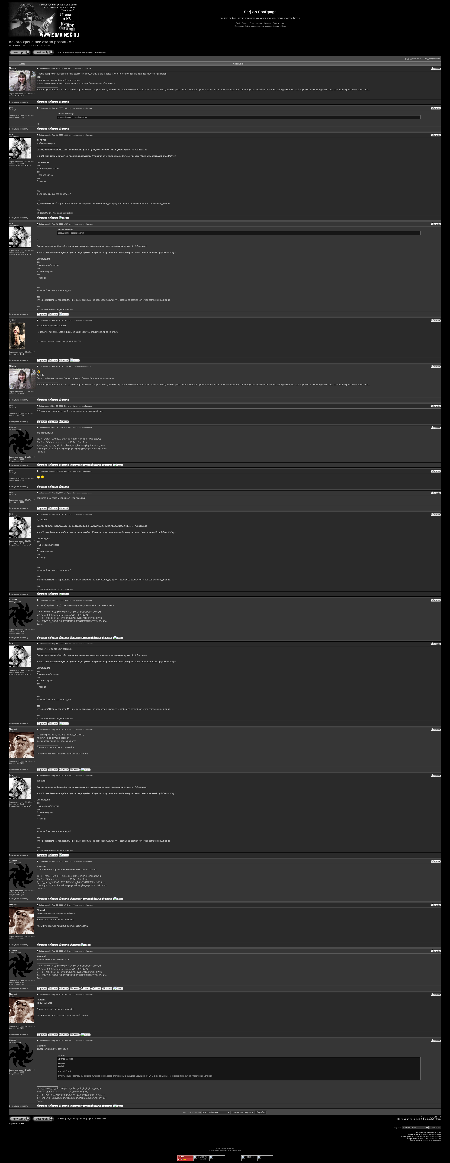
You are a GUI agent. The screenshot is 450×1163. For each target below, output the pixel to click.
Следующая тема (432, 59)
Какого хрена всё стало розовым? (41, 42)
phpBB (219, 1150)
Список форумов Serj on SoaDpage (74, 52)
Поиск (245, 23)
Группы (267, 23)
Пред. (23, 45)
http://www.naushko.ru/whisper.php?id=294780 (59, 341)
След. (48, 45)
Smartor (231, 1148)
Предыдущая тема (412, 59)
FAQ (238, 23)
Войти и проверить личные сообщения (262, 26)
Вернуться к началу (18, 102)
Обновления (100, 52)
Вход (283, 26)
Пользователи (256, 23)
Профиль (238, 26)
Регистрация (278, 23)
